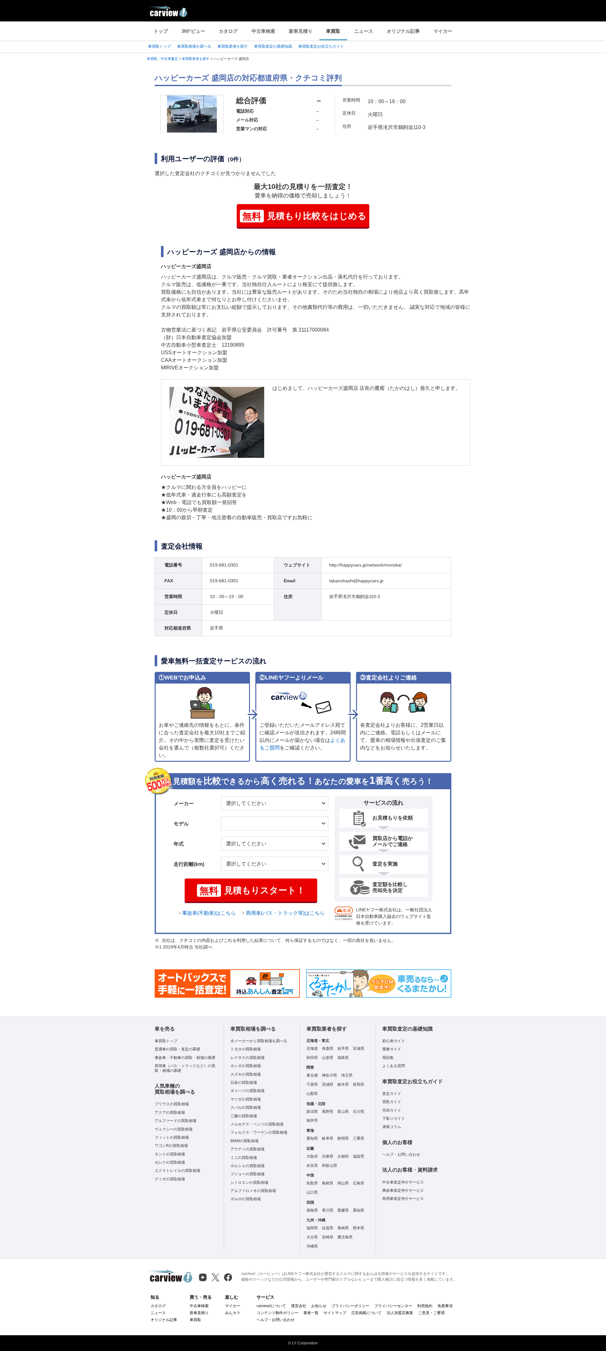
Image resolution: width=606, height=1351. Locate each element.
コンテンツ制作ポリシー (277, 1313)
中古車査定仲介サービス (403, 1182)
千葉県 (312, 1084)
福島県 (343, 1057)
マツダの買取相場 (245, 1099)
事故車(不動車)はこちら (209, 913)
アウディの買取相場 (247, 1149)
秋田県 (312, 1057)
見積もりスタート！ (252, 890)
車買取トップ (159, 46)
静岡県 (343, 1138)
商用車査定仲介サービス (403, 1198)
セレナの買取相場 (170, 1162)
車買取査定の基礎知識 (273, 46)
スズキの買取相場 (245, 1074)
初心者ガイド (393, 1041)
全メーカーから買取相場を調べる (258, 1041)
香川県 (327, 1210)
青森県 (327, 1048)
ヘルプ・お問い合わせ (401, 1154)
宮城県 (358, 1048)
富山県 (343, 1111)
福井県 (312, 1120)
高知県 (358, 1210)
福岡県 (312, 1228)
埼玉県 (347, 1075)
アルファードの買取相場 (175, 1121)
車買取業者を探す (232, 46)
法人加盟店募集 (400, 1313)
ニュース (363, 31)
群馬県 (358, 1084)
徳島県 (312, 1210)
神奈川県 (329, 1075)
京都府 (343, 1156)
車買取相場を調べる (194, 46)
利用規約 (424, 1306)
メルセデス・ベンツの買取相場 (256, 1124)
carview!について (271, 1306)
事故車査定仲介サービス (403, 1190)
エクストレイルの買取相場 (177, 1170)
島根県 (327, 1183)
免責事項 (445, 1306)
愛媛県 (343, 1210)
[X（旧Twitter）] (215, 1277)
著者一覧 (310, 1313)
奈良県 (312, 1165)
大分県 (312, 1237)
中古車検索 (263, 31)
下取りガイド (393, 1118)
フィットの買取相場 (172, 1137)
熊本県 (358, 1228)
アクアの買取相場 (170, 1112)
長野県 (327, 1111)
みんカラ (232, 1313)
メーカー (184, 803)
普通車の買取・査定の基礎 (177, 1049)
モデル (181, 823)
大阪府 (312, 1156)
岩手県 (343, 1048)
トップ (161, 31)
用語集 (388, 1057)
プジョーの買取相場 (247, 1174)
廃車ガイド (391, 1049)
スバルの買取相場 (245, 1107)
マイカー (442, 31)
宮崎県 (327, 1237)
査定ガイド (391, 1093)
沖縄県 (312, 1246)
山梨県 (312, 1093)
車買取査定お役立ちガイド (321, 46)
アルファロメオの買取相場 (253, 1191)
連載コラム (391, 1127)
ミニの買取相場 (243, 1157)
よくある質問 (393, 1066)
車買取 (333, 31)
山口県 (312, 1192)
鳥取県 (312, 1183)
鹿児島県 (345, 1237)
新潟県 (312, 1111)
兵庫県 (327, 1156)
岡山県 (343, 1183)
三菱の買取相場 (243, 1116)
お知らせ (318, 1306)
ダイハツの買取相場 (247, 1091)
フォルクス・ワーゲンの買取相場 (258, 1132)
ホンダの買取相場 (245, 1066)
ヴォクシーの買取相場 (174, 1129)
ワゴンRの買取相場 (171, 1145)
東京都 (312, 1075)
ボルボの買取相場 (245, 1199)
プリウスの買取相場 (172, 1104)
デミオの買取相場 (170, 1179)
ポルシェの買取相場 (247, 1166)
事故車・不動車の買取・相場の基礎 (185, 1057)
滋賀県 (358, 1156)
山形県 (327, 1057)
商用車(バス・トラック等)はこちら (285, 913)
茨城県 (327, 1084)
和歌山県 (329, 1165)
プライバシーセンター (393, 1306)
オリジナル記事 (403, 31)
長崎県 (343, 1228)
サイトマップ (335, 1313)
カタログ (228, 31)
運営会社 (298, 1306)
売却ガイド (391, 1110)
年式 (179, 844)
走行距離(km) (189, 864)
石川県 (358, 1111)
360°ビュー (193, 31)
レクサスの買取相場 (247, 1057)
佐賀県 (327, 1228)
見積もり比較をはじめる (304, 216)
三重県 (358, 1138)
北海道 (312, 1048)
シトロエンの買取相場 (249, 1182)
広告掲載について (366, 1313)
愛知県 (312, 1138)
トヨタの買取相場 (245, 1049)
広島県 (358, 1183)
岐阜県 (327, 1138)
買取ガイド (391, 1102)
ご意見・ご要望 (431, 1313)
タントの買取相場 (170, 1154)
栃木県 (343, 1084)
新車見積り (300, 31)
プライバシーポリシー (350, 1306)
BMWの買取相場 (244, 1141)
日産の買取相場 (243, 1082)
